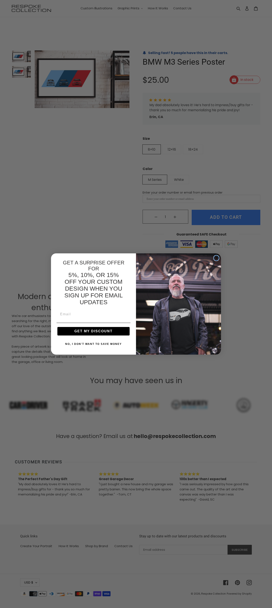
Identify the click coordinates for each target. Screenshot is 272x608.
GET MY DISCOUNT (93, 331)
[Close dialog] (216, 258)
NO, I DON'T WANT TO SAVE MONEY (93, 344)
